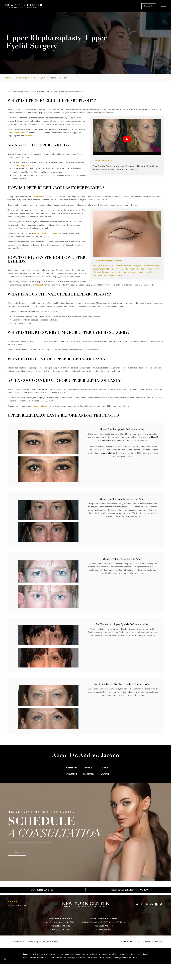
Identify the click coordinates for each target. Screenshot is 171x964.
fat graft (39, 284)
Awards (105, 773)
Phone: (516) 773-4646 (103, 926)
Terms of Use (126, 941)
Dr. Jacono (37, 196)
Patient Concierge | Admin (129, 889)
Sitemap (158, 941)
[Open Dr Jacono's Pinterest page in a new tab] (146, 904)
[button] (5, 958)
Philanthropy (88, 773)
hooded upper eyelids (24, 165)
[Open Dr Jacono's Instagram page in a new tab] (156, 904)
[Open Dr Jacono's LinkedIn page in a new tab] (142, 904)
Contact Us (148, 6)
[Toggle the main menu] (163, 6)
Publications (71, 767)
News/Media (71, 773)
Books (105, 767)
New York (41, 889)
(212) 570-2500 (130, 957)
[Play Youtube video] (127, 139)
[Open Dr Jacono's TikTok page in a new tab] (161, 904)
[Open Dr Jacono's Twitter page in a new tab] (137, 904)
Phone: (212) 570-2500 (60, 926)
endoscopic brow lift (19, 132)
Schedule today (17, 853)
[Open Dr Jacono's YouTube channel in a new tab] (151, 904)
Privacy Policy (144, 941)
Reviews (88, 767)
